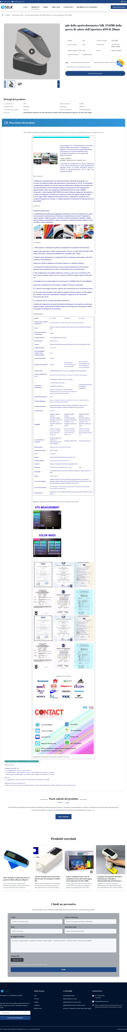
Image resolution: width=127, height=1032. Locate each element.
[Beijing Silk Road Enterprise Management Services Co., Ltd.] (7, 7)
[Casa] (2, 15)
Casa (25, 7)
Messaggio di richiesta (18, 936)
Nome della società (70, 927)
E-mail (13, 917)
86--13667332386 (100, 995)
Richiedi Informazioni (119, 7)
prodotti (8, 15)
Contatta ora (16, 887)
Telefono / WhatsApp (71, 917)
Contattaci (36, 1005)
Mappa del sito (38, 1008)
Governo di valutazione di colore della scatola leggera (77, 1008)
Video (45, 7)
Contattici (68, 7)
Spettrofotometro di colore (70, 999)
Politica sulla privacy (122, 1029)
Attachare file (15, 956)
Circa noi (56, 7)
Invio (63, 970)
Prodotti (35, 7)
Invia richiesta (63, 816)
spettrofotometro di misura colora (72, 1002)
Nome (12, 927)
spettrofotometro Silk (17, 15)
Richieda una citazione (87, 7)
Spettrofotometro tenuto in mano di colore (74, 1005)
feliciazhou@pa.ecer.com (18, 1)
